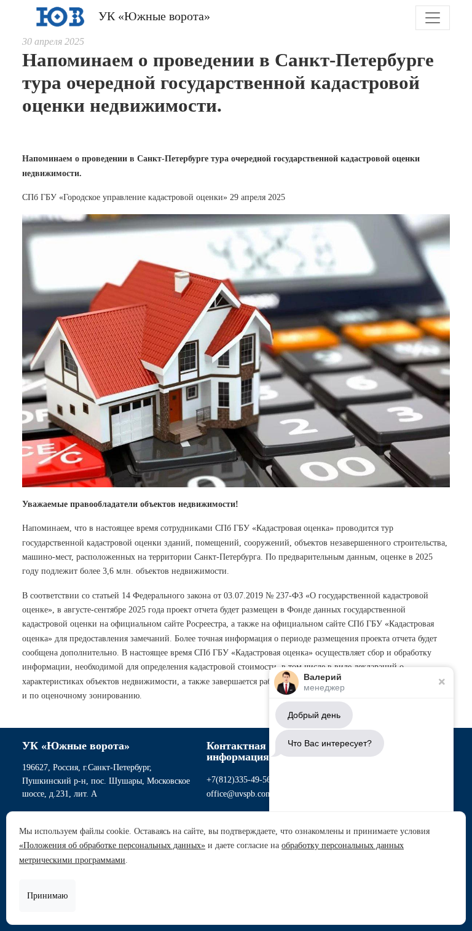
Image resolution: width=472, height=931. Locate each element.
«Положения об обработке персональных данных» (112, 845)
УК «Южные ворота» (152, 16)
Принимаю (47, 895)
